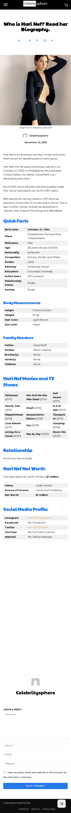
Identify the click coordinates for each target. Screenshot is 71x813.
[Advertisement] (35, 604)
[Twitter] (29, 40)
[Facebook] (52, 40)
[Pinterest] (37, 40)
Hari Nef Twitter (38, 527)
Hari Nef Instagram (40, 517)
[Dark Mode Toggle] (61, 803)
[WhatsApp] (44, 40)
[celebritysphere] (25, 135)
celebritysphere (38, 135)
